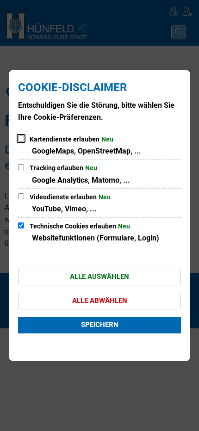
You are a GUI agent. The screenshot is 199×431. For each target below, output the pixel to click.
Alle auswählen (99, 276)
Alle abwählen (99, 300)
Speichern (99, 324)
